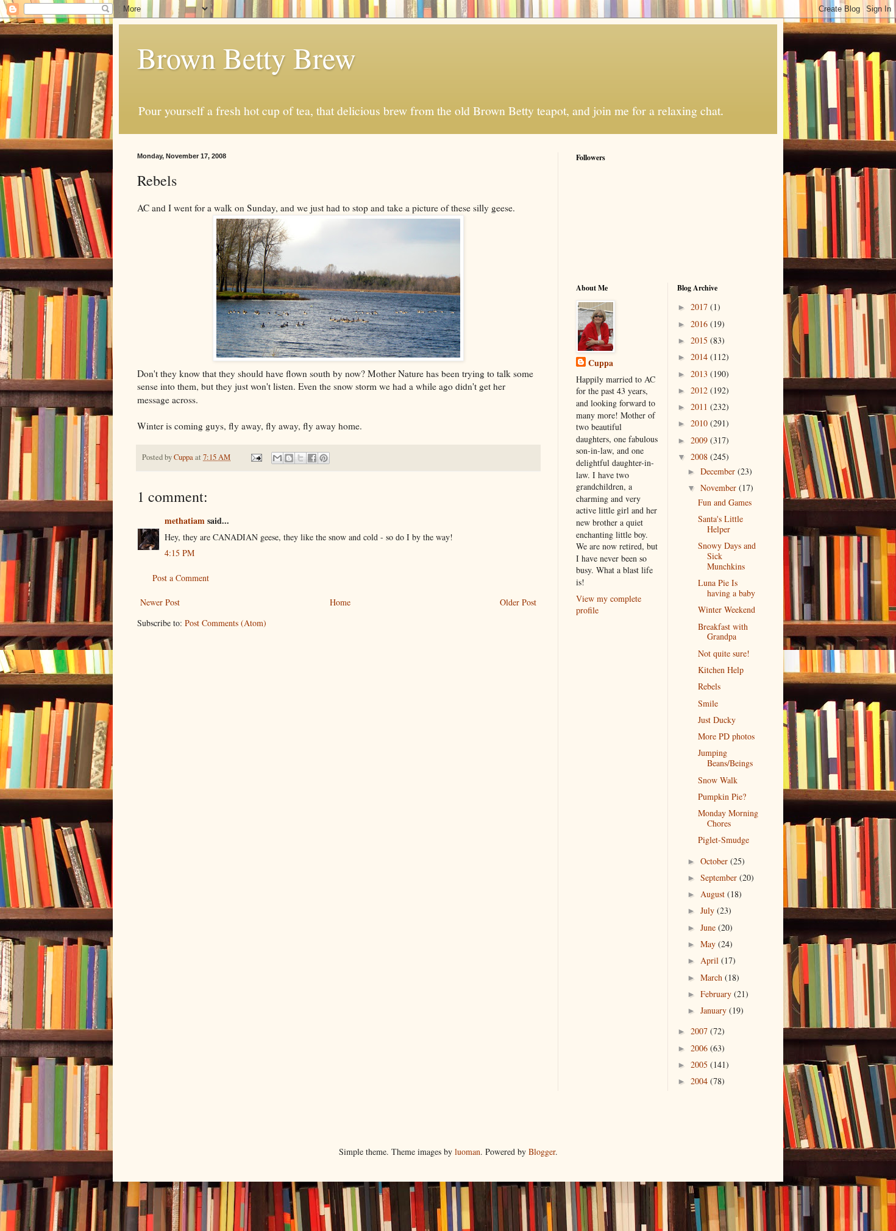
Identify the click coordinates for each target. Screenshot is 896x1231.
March (712, 977)
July (708, 910)
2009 (700, 440)
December (719, 471)
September (719, 877)
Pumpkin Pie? (722, 796)
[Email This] (277, 458)
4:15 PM (179, 553)
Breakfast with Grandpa (723, 632)
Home (340, 602)
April (710, 960)
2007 (700, 1031)
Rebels (709, 686)
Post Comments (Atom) (225, 623)
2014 (700, 356)
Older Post (518, 602)
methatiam (185, 520)
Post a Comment (180, 578)
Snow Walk (718, 780)
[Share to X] (300, 458)
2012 (700, 390)
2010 (700, 423)
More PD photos (726, 736)
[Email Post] (255, 457)
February (717, 994)
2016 (700, 324)
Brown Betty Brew (246, 57)
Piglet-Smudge (723, 839)
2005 (700, 1064)
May (709, 944)
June (709, 927)
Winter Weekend (726, 609)
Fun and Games (725, 502)
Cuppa (600, 363)
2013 (700, 373)
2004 (700, 1081)
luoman (467, 1151)
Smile (708, 703)
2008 (700, 456)
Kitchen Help (721, 669)
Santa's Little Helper (720, 524)
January (714, 1010)
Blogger (541, 1151)
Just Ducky (717, 719)
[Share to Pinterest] (324, 458)
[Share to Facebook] (312, 458)
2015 (700, 340)
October (715, 861)
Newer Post (160, 602)
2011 (700, 406)
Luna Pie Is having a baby (726, 588)
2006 (700, 1048)
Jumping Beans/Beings (725, 758)
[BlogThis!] (289, 458)
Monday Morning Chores (728, 818)
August (713, 894)
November (719, 487)
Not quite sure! (724, 653)
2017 (700, 306)
